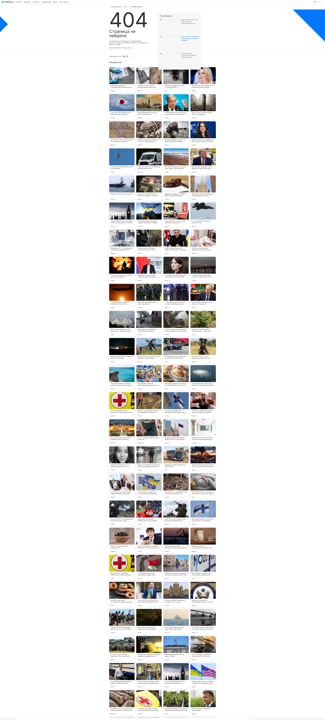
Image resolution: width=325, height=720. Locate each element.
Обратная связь (312, 718)
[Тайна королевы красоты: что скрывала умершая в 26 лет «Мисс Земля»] (122, 459)
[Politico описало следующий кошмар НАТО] (203, 703)
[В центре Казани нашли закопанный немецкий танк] (149, 80)
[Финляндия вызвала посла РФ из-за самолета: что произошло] (203, 513)
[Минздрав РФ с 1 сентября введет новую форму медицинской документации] (122, 242)
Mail (3, 718)
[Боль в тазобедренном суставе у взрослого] (149, 432)
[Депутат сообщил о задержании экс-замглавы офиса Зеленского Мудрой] (203, 134)
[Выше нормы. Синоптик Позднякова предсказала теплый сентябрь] (149, 378)
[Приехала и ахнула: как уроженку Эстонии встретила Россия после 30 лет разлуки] (176, 567)
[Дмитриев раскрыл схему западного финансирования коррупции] (149, 269)
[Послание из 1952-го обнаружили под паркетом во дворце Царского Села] (122, 134)
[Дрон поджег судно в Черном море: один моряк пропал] (176, 621)
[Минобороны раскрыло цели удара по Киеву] (176, 648)
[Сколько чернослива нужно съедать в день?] (122, 540)
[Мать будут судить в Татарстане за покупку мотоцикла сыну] (176, 350)
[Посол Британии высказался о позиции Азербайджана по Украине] (176, 676)
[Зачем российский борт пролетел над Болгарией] (122, 161)
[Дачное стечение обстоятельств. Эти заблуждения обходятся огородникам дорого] (149, 405)
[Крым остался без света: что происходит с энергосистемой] (122, 323)
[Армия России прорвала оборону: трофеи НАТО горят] (122, 350)
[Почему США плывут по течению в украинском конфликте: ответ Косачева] (203, 676)
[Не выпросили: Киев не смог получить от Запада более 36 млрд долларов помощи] (203, 269)
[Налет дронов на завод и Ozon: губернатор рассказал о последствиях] (176, 215)
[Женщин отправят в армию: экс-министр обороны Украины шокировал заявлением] (176, 134)
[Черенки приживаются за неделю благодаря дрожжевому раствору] (176, 703)
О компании (8, 718)
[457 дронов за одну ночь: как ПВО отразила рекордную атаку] (149, 648)
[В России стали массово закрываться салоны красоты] (203, 242)
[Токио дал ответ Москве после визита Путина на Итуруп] (122, 107)
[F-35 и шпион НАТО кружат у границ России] (203, 215)
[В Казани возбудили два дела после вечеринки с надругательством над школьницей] (176, 80)
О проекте (256, 718)
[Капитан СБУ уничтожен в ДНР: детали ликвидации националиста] (203, 107)
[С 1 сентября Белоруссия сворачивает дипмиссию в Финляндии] (149, 567)
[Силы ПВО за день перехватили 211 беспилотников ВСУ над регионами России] (176, 513)
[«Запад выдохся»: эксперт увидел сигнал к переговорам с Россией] (122, 215)
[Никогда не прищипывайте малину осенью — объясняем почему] (203, 323)
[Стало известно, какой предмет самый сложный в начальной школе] (122, 486)
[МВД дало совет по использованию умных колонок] (203, 540)
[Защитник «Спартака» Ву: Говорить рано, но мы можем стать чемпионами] (149, 513)
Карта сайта (320, 718)
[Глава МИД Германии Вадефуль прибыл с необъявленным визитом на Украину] (122, 676)
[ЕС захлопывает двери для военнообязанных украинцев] (149, 486)
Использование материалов (300, 718)
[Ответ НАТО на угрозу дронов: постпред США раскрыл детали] (149, 594)
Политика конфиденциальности (284, 718)
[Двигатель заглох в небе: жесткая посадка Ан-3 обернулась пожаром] (149, 350)
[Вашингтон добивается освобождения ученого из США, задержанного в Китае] (203, 594)
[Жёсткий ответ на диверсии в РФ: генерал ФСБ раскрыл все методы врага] (176, 486)
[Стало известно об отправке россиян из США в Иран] (122, 296)
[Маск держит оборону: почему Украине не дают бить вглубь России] (203, 161)
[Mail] (2, 2)
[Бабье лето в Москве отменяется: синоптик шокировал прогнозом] (149, 459)
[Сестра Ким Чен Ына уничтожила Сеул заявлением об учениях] (176, 269)
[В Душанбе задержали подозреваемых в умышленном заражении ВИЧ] (122, 80)
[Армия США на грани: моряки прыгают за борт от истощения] (122, 621)
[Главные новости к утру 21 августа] (122, 188)
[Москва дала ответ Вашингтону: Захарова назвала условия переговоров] (203, 80)
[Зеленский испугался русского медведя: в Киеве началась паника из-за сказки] (122, 432)
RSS (251, 718)
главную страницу (127, 48)
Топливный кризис (137, 6)
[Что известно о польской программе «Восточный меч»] (122, 648)
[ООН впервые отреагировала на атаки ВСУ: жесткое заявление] (176, 107)
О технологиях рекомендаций (267, 718)
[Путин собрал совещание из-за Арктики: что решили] (203, 296)
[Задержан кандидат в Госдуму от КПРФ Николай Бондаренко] (176, 188)
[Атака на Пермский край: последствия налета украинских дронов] (122, 405)
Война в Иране (116, 6)
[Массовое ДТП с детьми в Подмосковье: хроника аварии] (122, 567)
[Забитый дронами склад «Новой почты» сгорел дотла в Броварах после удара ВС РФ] (203, 459)
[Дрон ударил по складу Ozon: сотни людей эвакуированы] (203, 567)
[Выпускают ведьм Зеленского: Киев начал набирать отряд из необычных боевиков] (149, 188)
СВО (126, 6)
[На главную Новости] (8, 2)
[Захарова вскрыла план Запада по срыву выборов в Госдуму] (203, 188)
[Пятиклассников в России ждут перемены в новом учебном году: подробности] (149, 540)
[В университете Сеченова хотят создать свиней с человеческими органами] (122, 703)
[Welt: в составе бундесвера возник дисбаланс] (149, 296)
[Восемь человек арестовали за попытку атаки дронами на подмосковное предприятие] (149, 134)
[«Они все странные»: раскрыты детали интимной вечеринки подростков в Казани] (203, 405)
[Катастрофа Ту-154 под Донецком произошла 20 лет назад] (122, 513)
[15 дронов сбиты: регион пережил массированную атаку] (149, 161)
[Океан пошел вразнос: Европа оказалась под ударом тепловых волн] (122, 378)
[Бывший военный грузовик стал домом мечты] (176, 459)
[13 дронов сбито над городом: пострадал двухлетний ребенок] (149, 703)
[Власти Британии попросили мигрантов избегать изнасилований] (149, 107)
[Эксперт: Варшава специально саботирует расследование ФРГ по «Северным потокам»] (203, 378)
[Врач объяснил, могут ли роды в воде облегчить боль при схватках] (203, 486)
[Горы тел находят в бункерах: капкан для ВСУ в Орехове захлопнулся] (203, 648)
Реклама (14, 718)
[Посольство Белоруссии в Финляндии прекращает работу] (176, 405)
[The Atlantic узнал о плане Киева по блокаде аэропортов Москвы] (203, 621)
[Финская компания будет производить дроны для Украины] (176, 540)
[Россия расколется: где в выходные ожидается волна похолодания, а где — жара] (203, 350)
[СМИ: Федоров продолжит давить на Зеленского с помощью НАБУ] (176, 242)
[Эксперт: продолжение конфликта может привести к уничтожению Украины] (176, 323)
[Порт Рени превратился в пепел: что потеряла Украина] (122, 269)
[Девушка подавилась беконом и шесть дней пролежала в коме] (203, 432)
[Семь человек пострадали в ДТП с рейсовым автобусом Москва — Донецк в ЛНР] (149, 676)
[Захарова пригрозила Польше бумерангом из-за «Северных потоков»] (176, 432)
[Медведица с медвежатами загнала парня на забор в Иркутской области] (149, 323)
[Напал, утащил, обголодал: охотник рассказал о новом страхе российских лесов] (149, 242)
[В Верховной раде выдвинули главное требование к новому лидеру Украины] (149, 215)
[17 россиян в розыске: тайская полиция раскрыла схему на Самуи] (176, 296)
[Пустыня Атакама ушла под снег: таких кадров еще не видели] (176, 161)
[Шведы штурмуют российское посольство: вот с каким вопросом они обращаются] (176, 594)
